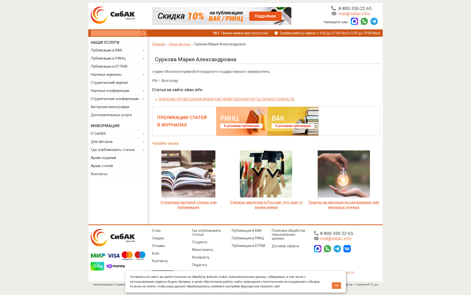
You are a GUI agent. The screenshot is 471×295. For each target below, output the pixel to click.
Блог (156, 253)
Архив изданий (103, 158)
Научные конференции (110, 90)
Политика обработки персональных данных (288, 234)
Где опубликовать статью (113, 150)
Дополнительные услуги (111, 115)
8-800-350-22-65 (355, 8)
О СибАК (98, 133)
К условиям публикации (241, 126)
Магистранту (202, 250)
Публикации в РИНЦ (108, 58)
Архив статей (102, 166)
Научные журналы (106, 74)
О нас (156, 231)
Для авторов (102, 141)
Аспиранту (200, 257)
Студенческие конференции (115, 99)
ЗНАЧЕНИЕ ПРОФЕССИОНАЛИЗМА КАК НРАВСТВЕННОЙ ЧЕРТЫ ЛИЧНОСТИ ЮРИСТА (226, 99)
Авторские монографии (110, 107)
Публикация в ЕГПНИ (109, 66)
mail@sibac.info (354, 13)
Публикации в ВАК (106, 50)
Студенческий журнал (109, 82)
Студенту (199, 242)
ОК (336, 285)
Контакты (99, 174)
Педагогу (199, 265)
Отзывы (158, 246)
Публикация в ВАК (247, 231)
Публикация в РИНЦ (248, 238)
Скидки (158, 238)
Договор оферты (285, 246)
